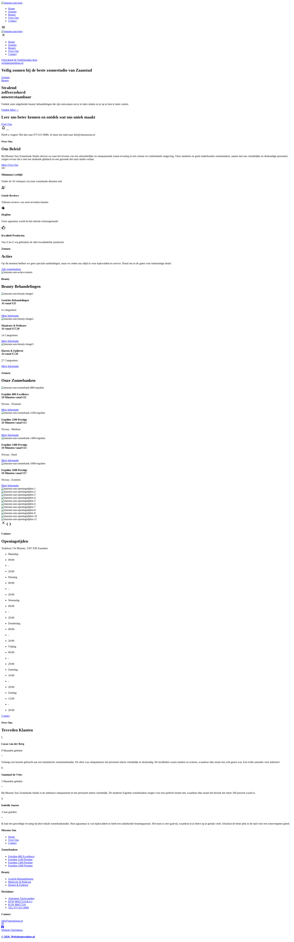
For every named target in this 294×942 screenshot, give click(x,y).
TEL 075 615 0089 (18, 907)
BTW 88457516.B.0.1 (20, 901)
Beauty (12, 14)
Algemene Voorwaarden (21, 898)
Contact (12, 20)
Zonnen (12, 11)
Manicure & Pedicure (19, 881)
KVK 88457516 (17, 904)
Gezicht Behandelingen (20, 878)
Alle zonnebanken (11, 269)
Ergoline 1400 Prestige (20, 862)
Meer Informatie (10, 315)
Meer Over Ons (9, 165)
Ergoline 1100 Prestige (20, 859)
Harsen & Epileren (18, 885)
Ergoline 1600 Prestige (20, 865)
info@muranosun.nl (12, 920)
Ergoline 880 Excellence (21, 856)
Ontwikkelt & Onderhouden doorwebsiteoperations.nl (19, 61)
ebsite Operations (12, 930)
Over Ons (13, 17)
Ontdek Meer (10, 109)
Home (11, 8)
